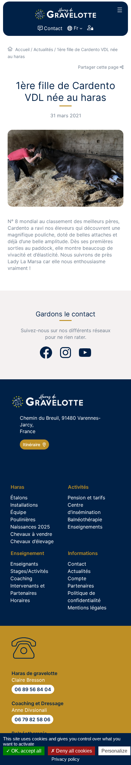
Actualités (43, 49)
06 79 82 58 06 (32, 719)
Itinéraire (33, 444)
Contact (53, 28)
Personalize (114, 750)
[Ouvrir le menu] (119, 10)
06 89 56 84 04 (33, 689)
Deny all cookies (73, 750)
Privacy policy (65, 759)
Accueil (22, 49)
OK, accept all (25, 750)
